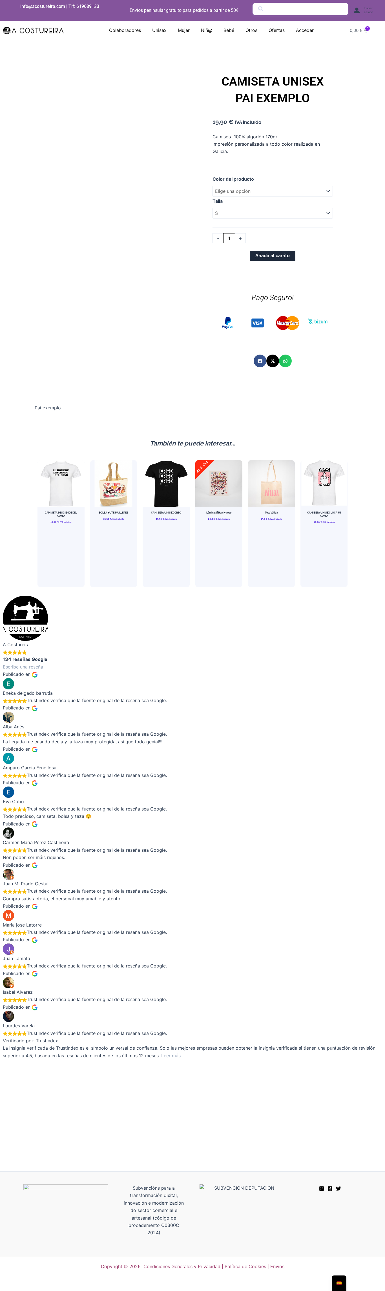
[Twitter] (338, 1188)
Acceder (305, 30)
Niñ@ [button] (206, 30)
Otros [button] (251, 30)
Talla (218, 201)
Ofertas (277, 30)
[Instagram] (321, 1188)
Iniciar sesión (368, 10)
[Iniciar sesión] (357, 10)
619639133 (87, 6)
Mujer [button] (184, 30)
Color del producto (233, 179)
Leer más (171, 1055)
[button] (260, 361)
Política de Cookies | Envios (254, 1266)
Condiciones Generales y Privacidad (181, 1266)
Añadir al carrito (272, 255)
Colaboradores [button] (125, 30)
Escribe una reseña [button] (23, 667)
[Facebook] (330, 1188)
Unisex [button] (159, 30)
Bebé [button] (229, 30)
